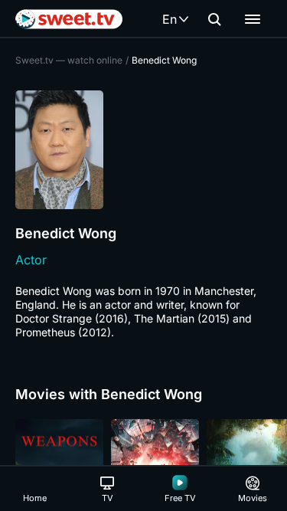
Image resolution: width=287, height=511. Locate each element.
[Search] (214, 19)
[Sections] (252, 19)
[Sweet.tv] (68, 19)
